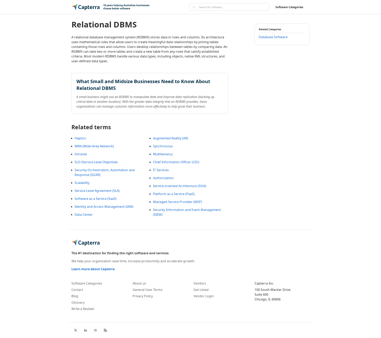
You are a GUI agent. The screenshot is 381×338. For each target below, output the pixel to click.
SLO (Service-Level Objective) (96, 162)
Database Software (273, 37)
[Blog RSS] (105, 330)
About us (139, 283)
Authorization (163, 178)
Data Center (84, 214)
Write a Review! (82, 309)
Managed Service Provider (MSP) (177, 202)
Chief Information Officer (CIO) (176, 162)
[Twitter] (75, 330)
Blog (74, 296)
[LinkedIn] (85, 330)
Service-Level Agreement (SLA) (97, 190)
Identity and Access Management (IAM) (104, 206)
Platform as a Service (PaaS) (174, 194)
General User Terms (148, 289)
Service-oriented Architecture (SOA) (179, 186)
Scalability (82, 183)
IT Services (161, 170)
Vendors (199, 283)
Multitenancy (163, 154)
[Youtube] (95, 330)
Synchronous (163, 146)
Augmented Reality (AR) (170, 138)
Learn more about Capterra (93, 269)
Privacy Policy (143, 296)
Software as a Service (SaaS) (95, 198)
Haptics (80, 138)
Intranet (81, 154)
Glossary (78, 302)
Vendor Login (203, 296)
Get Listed (201, 289)
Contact (77, 289)
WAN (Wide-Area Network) (94, 146)
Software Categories (289, 7)
